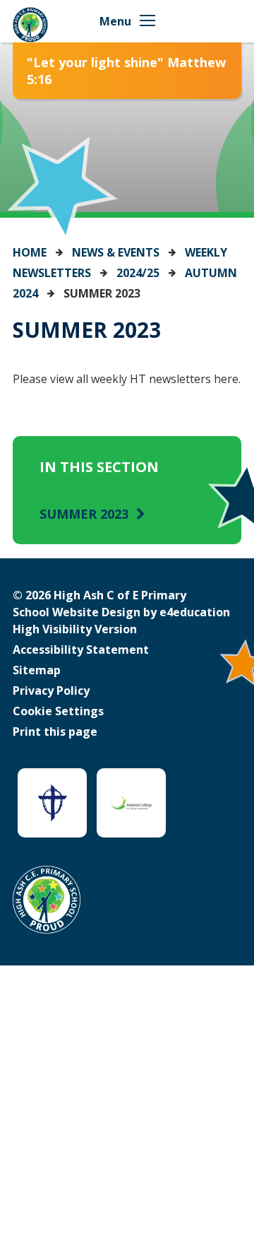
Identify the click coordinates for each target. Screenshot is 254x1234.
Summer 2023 (102, 293)
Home (30, 252)
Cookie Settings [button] (58, 711)
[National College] (131, 803)
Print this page (55, 731)
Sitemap (37, 670)
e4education (194, 612)
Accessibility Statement (81, 649)
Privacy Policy (51, 690)
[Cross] (52, 803)
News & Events (115, 252)
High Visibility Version (75, 629)
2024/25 (137, 273)
